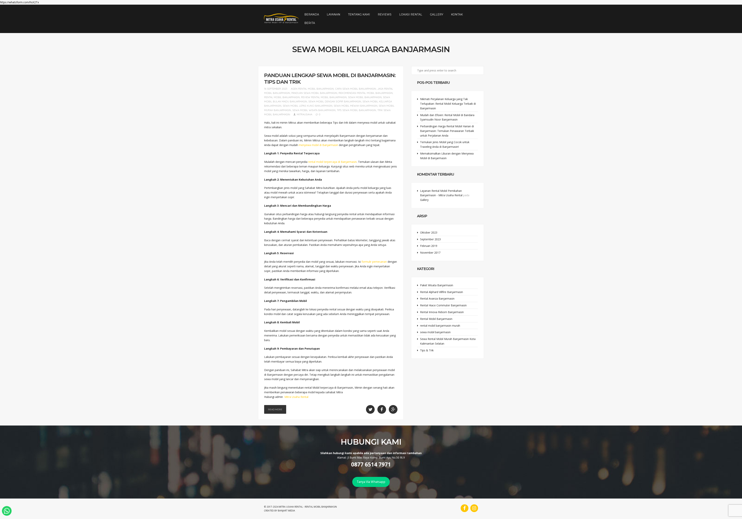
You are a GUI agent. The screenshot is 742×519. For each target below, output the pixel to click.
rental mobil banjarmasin (282, 97)
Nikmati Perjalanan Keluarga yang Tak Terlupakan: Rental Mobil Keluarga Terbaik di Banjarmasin (448, 103)
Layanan (333, 14)
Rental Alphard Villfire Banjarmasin (441, 292)
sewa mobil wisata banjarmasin (313, 110)
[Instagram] (474, 508)
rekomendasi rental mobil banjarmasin (366, 92)
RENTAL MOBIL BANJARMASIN (321, 506)
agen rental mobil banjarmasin (312, 88)
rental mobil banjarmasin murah (440, 325)
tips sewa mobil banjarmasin (356, 110)
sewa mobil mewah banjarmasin (355, 105)
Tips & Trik (427, 350)
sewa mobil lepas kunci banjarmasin (307, 105)
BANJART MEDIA (286, 510)
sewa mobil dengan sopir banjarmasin (334, 101)
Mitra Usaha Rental (296, 397)
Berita (309, 23)
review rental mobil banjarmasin (324, 97)
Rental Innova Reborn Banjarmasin (442, 312)
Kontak (457, 14)
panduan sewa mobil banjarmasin (314, 92)
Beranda (311, 14)
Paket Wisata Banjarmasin (436, 285)
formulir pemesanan (374, 261)
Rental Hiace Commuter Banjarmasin (443, 305)
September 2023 (430, 239)
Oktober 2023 (428, 232)
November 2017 (430, 252)
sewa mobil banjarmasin (365, 97)
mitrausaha (304, 114)
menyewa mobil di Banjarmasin (318, 145)
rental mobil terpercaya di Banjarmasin (332, 162)
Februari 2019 (428, 246)
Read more (275, 409)
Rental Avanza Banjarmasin (437, 298)
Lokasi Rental (410, 14)
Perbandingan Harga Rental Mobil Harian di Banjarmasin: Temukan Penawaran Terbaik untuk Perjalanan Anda (447, 130)
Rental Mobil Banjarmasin (436, 319)
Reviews (384, 14)
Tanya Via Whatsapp (371, 482)
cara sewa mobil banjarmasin (355, 88)
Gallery (436, 14)
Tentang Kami (359, 14)
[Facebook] (464, 508)
